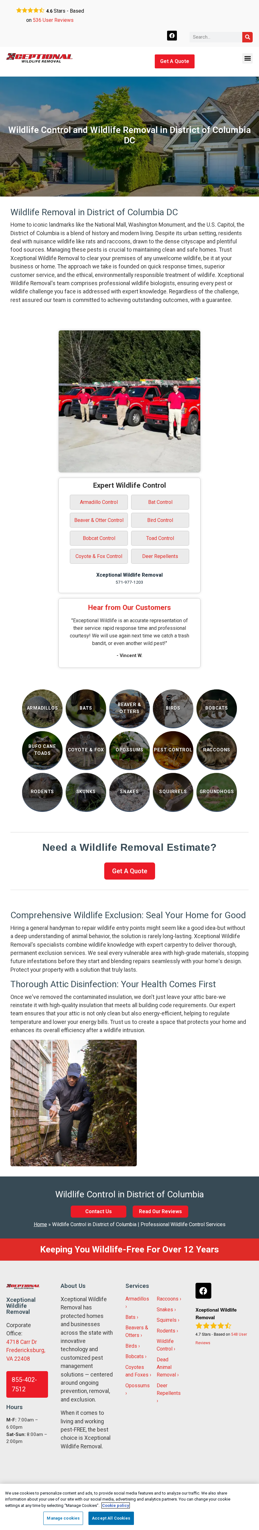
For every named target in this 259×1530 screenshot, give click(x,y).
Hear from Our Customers (129, 607)
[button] (247, 58)
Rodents (166, 1331)
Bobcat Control (99, 538)
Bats (130, 1317)
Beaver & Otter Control (98, 520)
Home (40, 1224)
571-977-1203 (129, 582)
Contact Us (98, 1211)
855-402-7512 (24, 1384)
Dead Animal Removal (166, 1367)
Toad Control (160, 538)
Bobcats (134, 1356)
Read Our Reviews (160, 1211)
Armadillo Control (99, 502)
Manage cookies (63, 1518)
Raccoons (167, 1299)
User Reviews (53, 20)
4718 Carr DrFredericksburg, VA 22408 (25, 1350)
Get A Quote (174, 61)
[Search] (247, 37)
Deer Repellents (160, 556)
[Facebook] (172, 36)
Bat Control (160, 502)
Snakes (165, 1310)
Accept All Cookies (111, 1518)
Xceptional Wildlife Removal (129, 575)
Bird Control (160, 520)
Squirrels (167, 1320)
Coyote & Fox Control (98, 556)
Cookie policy (115, 1505)
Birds (131, 1346)
